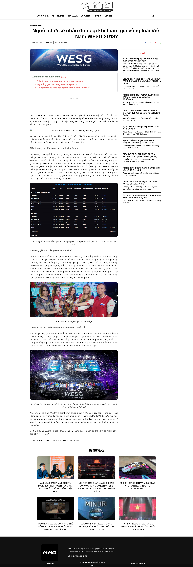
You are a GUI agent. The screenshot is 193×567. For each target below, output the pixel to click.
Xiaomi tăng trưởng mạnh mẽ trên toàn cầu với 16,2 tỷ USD (141, 169)
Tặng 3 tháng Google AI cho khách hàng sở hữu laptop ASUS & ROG (139, 141)
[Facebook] (145, 43)
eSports (39, 25)
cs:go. (66, 441)
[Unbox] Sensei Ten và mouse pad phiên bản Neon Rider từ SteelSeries (137, 486)
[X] (150, 43)
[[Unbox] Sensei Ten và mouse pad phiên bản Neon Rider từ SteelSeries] (137, 467)
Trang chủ (49, 563)
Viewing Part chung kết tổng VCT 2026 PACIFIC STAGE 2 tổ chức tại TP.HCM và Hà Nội (142, 81)
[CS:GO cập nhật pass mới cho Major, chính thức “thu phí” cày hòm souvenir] (96, 508)
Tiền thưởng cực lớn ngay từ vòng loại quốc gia (60, 81)
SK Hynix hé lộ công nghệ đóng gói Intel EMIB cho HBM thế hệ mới (142, 196)
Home (32, 25)
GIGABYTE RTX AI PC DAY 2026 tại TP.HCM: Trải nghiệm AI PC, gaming (140, 155)
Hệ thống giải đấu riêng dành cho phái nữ (57, 84)
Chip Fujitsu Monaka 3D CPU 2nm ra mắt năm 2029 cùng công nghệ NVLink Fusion (141, 113)
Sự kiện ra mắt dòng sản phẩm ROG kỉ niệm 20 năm (141, 128)
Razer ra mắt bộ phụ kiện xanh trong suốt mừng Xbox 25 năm (140, 59)
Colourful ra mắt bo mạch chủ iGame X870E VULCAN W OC (140, 182)
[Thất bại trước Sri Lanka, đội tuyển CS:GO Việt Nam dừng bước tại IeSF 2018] (137, 508)
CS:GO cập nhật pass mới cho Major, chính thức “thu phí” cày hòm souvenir (96, 527)
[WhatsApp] (161, 43)
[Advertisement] (73, 106)
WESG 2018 (74, 441)
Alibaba (40, 441)
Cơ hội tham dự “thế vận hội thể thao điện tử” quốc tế (64, 88)
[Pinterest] (155, 43)
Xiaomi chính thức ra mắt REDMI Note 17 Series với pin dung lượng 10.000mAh (141, 97)
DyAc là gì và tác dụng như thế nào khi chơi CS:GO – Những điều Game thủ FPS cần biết (55, 527)
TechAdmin (62, 42)
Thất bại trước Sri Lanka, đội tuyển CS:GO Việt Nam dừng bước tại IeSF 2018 (137, 527)
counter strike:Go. (53, 441)
